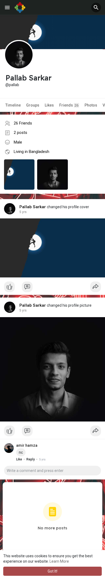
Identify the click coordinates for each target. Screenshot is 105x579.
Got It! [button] (52, 571)
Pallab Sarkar (32, 206)
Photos (91, 105)
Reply (30, 459)
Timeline (13, 105)
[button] (96, 7)
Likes (49, 105)
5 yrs (23, 212)
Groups (32, 105)
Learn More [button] (59, 561)
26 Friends (23, 123)
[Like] (52, 288)
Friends (68, 105)
